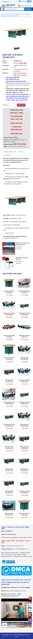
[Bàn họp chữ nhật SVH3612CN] (8, 416)
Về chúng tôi (5, 1)
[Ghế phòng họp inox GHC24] (8, 263)
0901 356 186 (16, 119)
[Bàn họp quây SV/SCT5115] (8, 505)
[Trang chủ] (8, 5)
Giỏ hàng (23, 1)
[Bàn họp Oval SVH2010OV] (24, 416)
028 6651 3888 (16, 113)
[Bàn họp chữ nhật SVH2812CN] (24, 305)
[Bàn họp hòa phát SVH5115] (24, 327)
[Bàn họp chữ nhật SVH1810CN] (8, 305)
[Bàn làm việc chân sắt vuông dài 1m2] (8, 248)
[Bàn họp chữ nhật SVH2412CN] (8, 394)
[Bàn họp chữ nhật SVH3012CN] (24, 394)
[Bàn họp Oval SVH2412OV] (8, 438)
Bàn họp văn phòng (13, 14)
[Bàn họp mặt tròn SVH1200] (24, 505)
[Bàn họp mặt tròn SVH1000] (8, 349)
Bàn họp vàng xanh (24, 14)
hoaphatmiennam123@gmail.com (17, 146)
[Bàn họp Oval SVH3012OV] (24, 438)
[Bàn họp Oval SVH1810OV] (24, 349)
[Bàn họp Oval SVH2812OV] (8, 372)
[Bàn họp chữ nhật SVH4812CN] (24, 483)
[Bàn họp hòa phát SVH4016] (8, 327)
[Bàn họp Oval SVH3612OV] (8, 461)
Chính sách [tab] (7, 155)
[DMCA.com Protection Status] (16, 570)
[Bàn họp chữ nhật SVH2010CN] (24, 372)
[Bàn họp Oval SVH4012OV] (24, 461)
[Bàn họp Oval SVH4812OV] (8, 483)
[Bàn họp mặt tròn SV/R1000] (8, 283)
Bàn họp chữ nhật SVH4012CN (9, 16)
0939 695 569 (16, 134)
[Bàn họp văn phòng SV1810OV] (24, 283)
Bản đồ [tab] (21, 152)
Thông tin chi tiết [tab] (10, 152)
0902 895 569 (16, 123)
